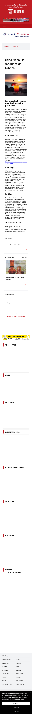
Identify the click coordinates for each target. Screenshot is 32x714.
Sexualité (18, 670)
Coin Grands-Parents (7, 684)
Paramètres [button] (16, 711)
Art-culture (5, 666)
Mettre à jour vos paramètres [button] (16, 316)
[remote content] (16, 165)
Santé (18, 666)
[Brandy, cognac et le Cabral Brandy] (16, 267)
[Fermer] (29, 693)
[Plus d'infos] (16, 314)
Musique (18, 663)
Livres (18, 659)
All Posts (6, 46)
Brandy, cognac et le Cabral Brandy (15, 279)
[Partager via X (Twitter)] (10, 244)
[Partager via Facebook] (6, 244)
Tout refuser (15, 707)
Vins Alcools (8, 238)
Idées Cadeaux (20, 684)
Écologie (4, 677)
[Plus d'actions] (26, 56)
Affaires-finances (6, 659)
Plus (14, 46)
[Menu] (4, 26)
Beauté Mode (5, 673)
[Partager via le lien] (19, 244)
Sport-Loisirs (19, 673)
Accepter (15, 703)
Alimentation (5, 663)
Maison (4, 680)
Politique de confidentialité (16, 699)
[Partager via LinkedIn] (15, 244)
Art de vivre (5, 670)
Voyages (18, 677)
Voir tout (24, 257)
